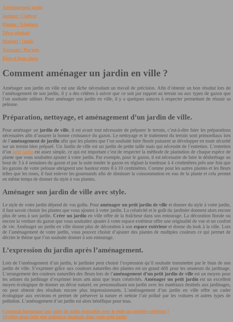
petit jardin (23, 151)
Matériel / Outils (17, 41)
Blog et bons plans (20, 58)
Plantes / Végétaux (20, 24)
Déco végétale (16, 32)
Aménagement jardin (22, 7)
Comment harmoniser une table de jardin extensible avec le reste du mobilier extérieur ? (85, 311)
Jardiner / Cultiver (19, 15)
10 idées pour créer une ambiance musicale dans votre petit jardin (64, 316)
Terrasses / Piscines (20, 49)
